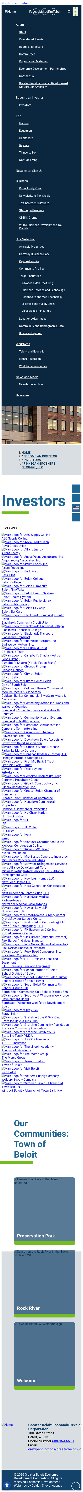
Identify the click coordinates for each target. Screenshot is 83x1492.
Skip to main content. (16, 3)
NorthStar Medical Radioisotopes (24, 904)
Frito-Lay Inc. (10, 772)
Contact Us (26, 76)
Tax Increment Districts (34, 203)
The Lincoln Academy (16, 1050)
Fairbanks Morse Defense (19, 750)
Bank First (8, 575)
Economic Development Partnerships (42, 68)
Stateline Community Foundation (24, 1028)
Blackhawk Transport (16, 637)
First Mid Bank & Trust (17, 765)
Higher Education (30, 359)
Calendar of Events (31, 39)
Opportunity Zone (30, 188)
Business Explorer (30, 333)
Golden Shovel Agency (47, 1485)
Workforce (23, 344)
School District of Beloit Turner (23, 981)
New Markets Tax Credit (34, 195)
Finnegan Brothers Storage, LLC (23, 758)
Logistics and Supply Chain (38, 303)
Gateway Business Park (34, 254)
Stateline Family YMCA (17, 1036)
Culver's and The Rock (16, 736)
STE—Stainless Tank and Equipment (26, 966)
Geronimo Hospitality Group (20, 780)
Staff (22, 32)
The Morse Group (13, 1057)
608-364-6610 (63, 1441)
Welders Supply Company (19, 1079)
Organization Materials (33, 61)
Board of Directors (31, 46)
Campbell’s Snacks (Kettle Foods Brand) (29, 663)
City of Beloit (11, 677)
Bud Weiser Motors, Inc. (18, 644)
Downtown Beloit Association (22, 743)
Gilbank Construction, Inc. (19, 787)
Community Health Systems (21, 721)
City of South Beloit (15, 685)
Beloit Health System (16, 597)
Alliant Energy (11, 553)
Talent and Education (32, 351)
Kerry (5, 838)
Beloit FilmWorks (13, 589)
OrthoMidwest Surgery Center (22, 919)
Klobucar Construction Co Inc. (22, 845)
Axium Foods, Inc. (13, 568)
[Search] (76, 498)
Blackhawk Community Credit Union (25, 622)
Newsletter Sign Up (29, 171)
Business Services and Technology (43, 290)
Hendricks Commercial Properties (24, 809)
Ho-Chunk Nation (13, 816)
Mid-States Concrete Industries (23, 860)
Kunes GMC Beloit (14, 853)
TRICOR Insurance (14, 1043)
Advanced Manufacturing (37, 283)
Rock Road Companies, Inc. (20, 955)
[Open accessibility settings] (7, 1485)
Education (25, 130)
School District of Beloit (18, 973)
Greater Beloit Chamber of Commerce (27, 798)
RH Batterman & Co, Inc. (18, 933)
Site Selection (25, 239)
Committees (27, 54)
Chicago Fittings (13, 670)
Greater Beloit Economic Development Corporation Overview (43, 85)
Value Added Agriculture (37, 310)
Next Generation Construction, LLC (25, 893)
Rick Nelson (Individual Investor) (23, 948)
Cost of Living (28, 160)
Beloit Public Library (15, 604)
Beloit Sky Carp (12, 611)
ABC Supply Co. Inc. (15, 538)
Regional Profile (29, 261)
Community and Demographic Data (41, 326)
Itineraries (22, 395)
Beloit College (11, 582)
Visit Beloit (9, 1072)
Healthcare (26, 138)
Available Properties (31, 246)
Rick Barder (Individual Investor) (23, 940)
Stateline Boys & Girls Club (20, 1021)
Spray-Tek (9, 1014)
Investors (25, 105)
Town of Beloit (12, 1065)
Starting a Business (31, 210)
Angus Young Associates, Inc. (21, 560)
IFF (4, 823)
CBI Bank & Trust (13, 652)
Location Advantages (33, 318)
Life (18, 116)
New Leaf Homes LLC (16, 882)
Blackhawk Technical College (21, 630)
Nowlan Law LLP (13, 911)
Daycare (24, 145)
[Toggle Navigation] (75, 11)
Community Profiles (32, 268)
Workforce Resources (33, 366)
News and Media (27, 377)
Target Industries (30, 276)
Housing (24, 123)
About (20, 25)
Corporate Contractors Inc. (20, 728)
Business (22, 181)
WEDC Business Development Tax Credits (40, 226)
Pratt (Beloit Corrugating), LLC (22, 926)
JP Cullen (8, 831)
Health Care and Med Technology (42, 296)
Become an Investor (29, 97)
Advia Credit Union (14, 546)
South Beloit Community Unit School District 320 (35, 992)
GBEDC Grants (28, 217)
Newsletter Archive (31, 384)
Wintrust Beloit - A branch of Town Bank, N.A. (32, 1090)
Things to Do (27, 152)
